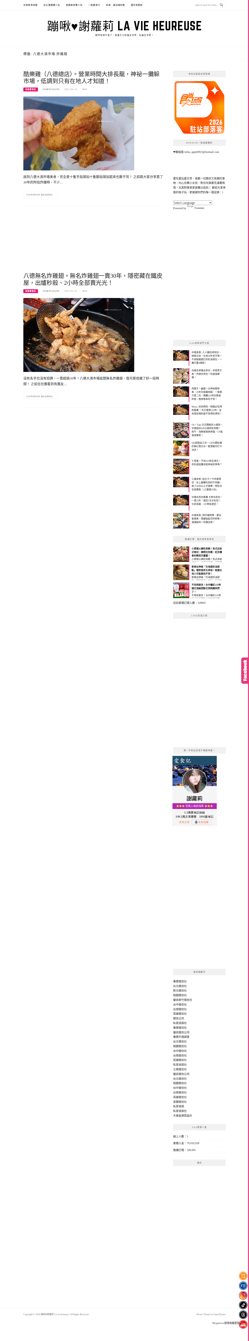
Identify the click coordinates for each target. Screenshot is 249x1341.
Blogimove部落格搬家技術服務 (229, 1323)
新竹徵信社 (185, 999)
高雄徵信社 (180, 1013)
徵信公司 (178, 1018)
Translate (199, 208)
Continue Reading (40, 195)
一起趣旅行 (94, 5)
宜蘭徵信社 (180, 1101)
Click (245, 670)
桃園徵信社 (180, 995)
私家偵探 (178, 1106)
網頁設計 (186, 1115)
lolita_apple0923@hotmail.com (201, 152)
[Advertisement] (93, 241)
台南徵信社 (180, 1009)
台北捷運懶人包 (51, 5)
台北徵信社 (180, 986)
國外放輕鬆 (137, 5)
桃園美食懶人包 (74, 5)
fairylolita (51, 89)
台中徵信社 (180, 1004)
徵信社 (183, 981)
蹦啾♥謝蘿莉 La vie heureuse (124, 26)
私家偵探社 (180, 1023)
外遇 (181, 1036)
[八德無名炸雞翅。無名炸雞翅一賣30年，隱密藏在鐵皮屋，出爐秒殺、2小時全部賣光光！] (78, 334)
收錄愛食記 (30, 89)
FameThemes (219, 1314)
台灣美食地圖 (30, 5)
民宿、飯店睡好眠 (115, 5)
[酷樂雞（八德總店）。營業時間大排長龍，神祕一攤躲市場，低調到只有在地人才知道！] (78, 133)
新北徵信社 (180, 990)
